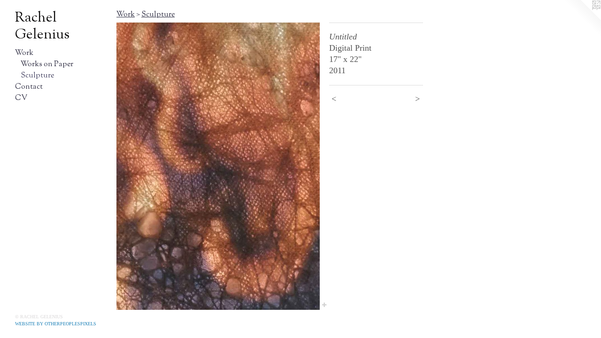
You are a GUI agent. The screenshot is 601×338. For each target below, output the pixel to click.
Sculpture (37, 75)
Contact (29, 87)
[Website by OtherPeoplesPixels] (582, 19)
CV (21, 98)
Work (24, 53)
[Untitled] (218, 166)
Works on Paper (47, 64)
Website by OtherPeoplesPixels (55, 323)
